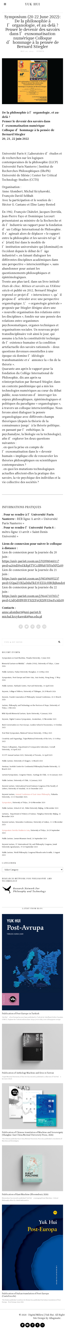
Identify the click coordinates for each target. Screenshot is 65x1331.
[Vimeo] (32, 1325)
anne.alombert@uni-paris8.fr (21, 612)
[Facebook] (21, 626)
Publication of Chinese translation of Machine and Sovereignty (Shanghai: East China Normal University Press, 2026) (32, 1133)
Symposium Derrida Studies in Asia (16, 830)
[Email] (44, 626)
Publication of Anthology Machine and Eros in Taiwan (28, 1072)
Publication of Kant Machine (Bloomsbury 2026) (25, 1194)
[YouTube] (27, 1325)
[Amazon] (37, 1325)
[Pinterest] (32, 626)
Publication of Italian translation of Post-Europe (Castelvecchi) (25, 1294)
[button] (59, 642)
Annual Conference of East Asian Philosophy (32, 794)
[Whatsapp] (38, 626)
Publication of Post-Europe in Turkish (20, 1013)
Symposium (6, 802)
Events (40, 51)
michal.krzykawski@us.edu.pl (22, 616)
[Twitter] (26, 626)
